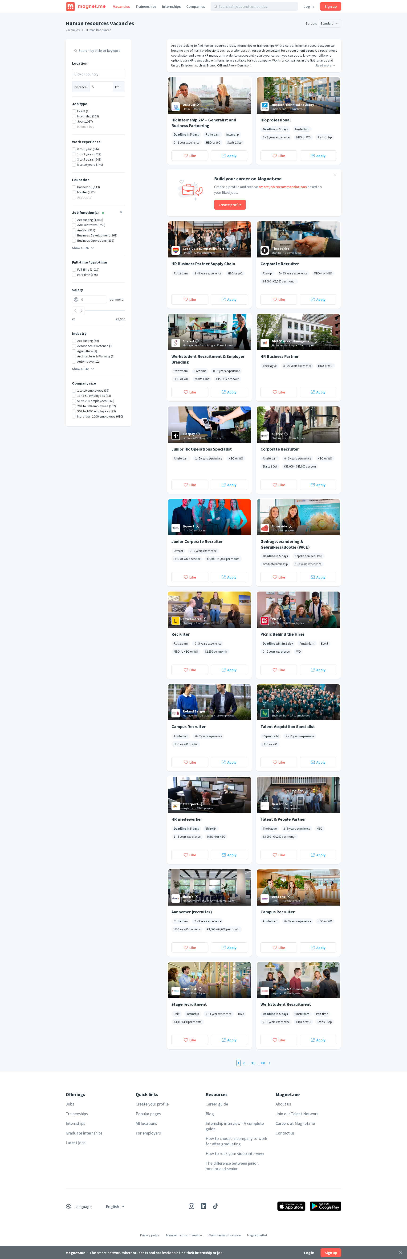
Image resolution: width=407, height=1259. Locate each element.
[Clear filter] (121, 213)
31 (253, 1062)
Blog (210, 1113)
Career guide (217, 1104)
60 (263, 1062)
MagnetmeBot (257, 1235)
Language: (83, 1206)
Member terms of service (184, 1235)
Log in (309, 6)
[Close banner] (335, 175)
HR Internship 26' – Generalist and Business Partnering (203, 122)
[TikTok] (215, 1206)
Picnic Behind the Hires (282, 634)
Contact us (285, 1133)
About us (283, 1104)
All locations (146, 1123)
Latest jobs (75, 1142)
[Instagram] (191, 1206)
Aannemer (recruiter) (191, 912)
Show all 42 (80, 369)
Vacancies (121, 6)
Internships (171, 6)
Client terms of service (224, 1235)
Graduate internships (84, 1133)
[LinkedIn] (203, 1206)
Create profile (230, 204)
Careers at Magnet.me (295, 1123)
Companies (195, 6)
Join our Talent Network (297, 1113)
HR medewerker (186, 819)
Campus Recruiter (188, 726)
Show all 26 (80, 248)
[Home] (86, 6)
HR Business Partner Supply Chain (203, 263)
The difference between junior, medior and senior (232, 1165)
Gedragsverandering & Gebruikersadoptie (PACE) (285, 544)
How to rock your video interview (235, 1153)
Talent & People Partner (283, 819)
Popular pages (148, 1113)
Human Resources (98, 30)
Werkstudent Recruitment (285, 1004)
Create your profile (152, 1104)
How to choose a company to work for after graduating (236, 1141)
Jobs (70, 1104)
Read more (323, 65)
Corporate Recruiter (279, 263)
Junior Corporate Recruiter (197, 541)
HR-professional (275, 120)
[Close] (400, 1252)
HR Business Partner (279, 356)
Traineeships (145, 6)
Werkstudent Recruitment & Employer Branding (207, 359)
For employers (148, 1133)
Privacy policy (150, 1235)
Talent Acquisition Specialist (287, 726)
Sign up (331, 6)
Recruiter (180, 634)
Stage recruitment (189, 1004)
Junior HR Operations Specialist (201, 449)
